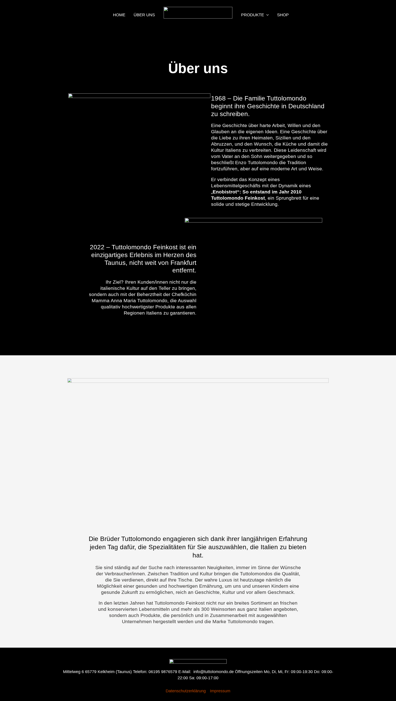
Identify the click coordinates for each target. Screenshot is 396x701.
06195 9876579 (162, 671)
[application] (266, 15)
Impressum (220, 691)
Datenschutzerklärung (186, 691)
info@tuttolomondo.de (213, 671)
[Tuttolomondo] (198, 12)
